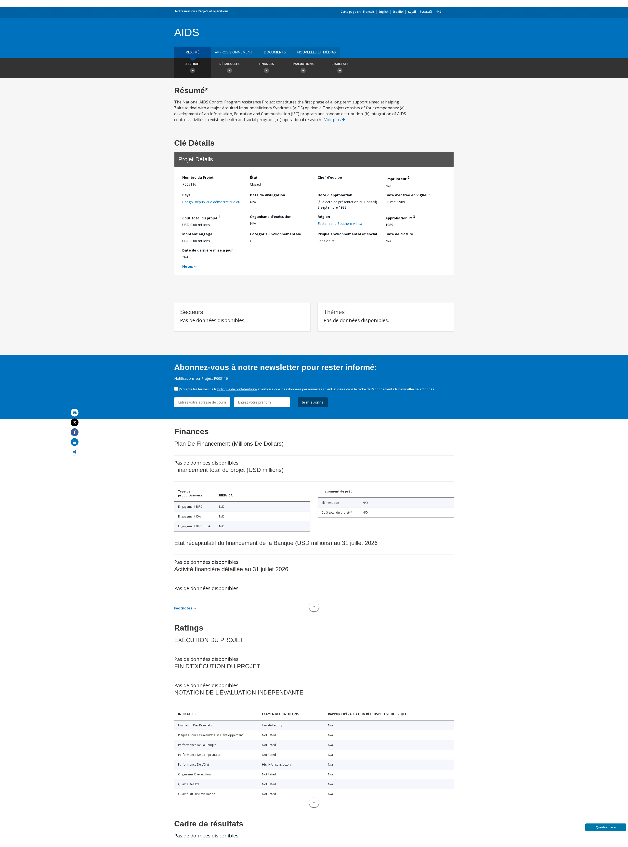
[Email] (74, 413)
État (254, 177)
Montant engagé (197, 234)
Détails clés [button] (229, 64)
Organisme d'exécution (270, 216)
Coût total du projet (201, 217)
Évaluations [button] (303, 64)
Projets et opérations (213, 11)
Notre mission (185, 11)
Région (324, 216)
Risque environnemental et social (347, 234)
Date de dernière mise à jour (207, 250)
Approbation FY (400, 217)
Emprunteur (397, 178)
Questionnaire (606, 827)
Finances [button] (266, 64)
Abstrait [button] (192, 64)
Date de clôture (399, 234)
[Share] (74, 432)
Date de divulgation (267, 195)
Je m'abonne (313, 402)
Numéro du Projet (198, 177)
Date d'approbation (335, 195)
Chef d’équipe (330, 177)
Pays (186, 195)
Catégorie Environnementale (275, 234)
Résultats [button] (339, 64)
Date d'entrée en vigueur (407, 195)
